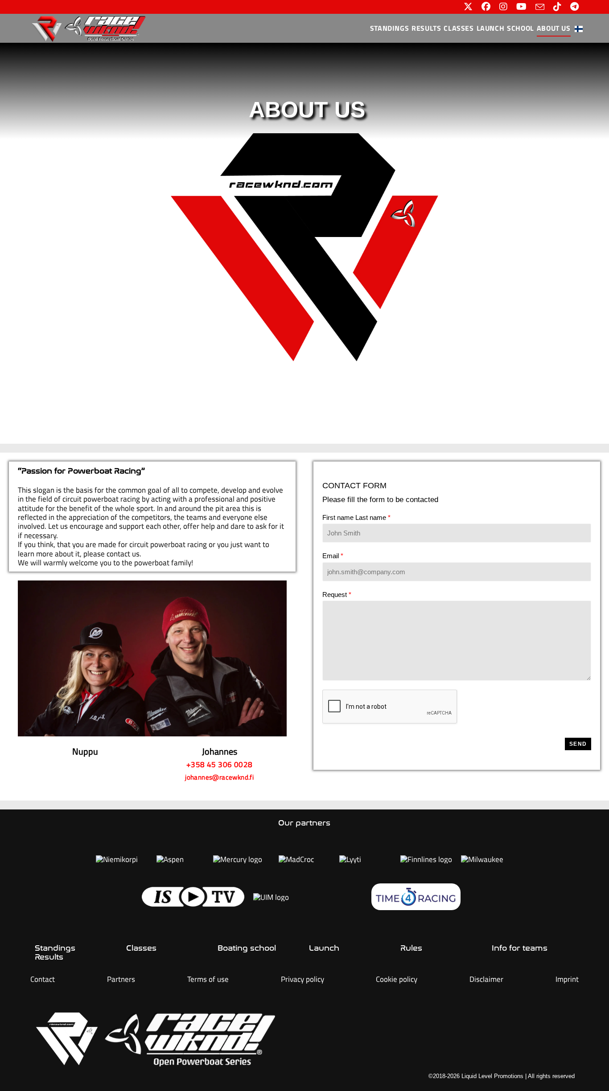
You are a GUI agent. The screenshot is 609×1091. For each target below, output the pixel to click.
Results (49, 956)
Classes (141, 948)
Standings (55, 948)
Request (336, 594)
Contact (42, 979)
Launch (324, 948)
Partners (121, 979)
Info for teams (519, 948)
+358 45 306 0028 (219, 764)
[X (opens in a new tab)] (468, 6)
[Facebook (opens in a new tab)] (486, 6)
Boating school (247, 948)
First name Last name (356, 517)
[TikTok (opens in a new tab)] (557, 6)
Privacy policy (302, 979)
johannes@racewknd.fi (219, 777)
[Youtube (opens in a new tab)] (521, 6)
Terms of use (208, 979)
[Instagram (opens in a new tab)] (503, 6)
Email (332, 556)
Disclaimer (486, 979)
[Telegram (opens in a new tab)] (572, 6)
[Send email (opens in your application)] (540, 7)
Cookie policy (396, 979)
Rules (411, 948)
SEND (578, 744)
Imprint (567, 979)
